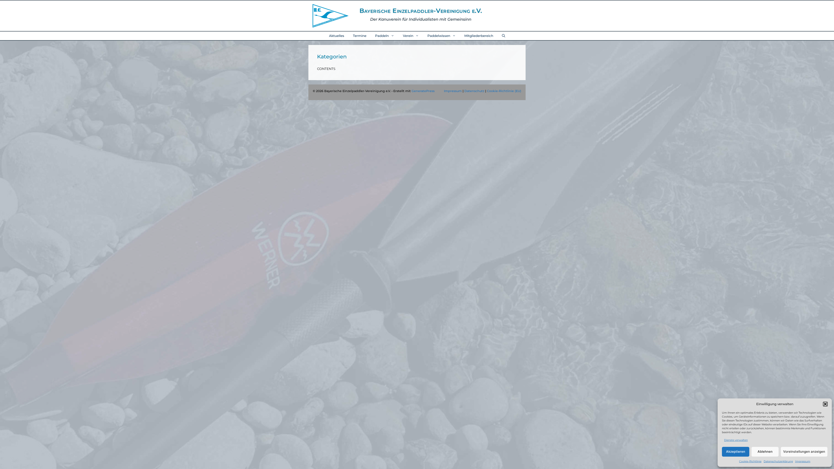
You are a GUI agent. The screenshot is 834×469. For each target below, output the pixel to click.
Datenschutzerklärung (778, 461)
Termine (359, 36)
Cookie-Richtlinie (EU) (504, 91)
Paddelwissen (438, 36)
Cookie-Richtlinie (750, 461)
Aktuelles (336, 36)
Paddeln (382, 36)
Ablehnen (765, 451)
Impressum (802, 461)
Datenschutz (474, 91)
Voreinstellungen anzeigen (804, 451)
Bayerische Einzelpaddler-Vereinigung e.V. (420, 10)
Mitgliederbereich (478, 36)
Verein (408, 36)
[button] (825, 404)
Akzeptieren (735, 451)
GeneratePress (423, 91)
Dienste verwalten (736, 440)
